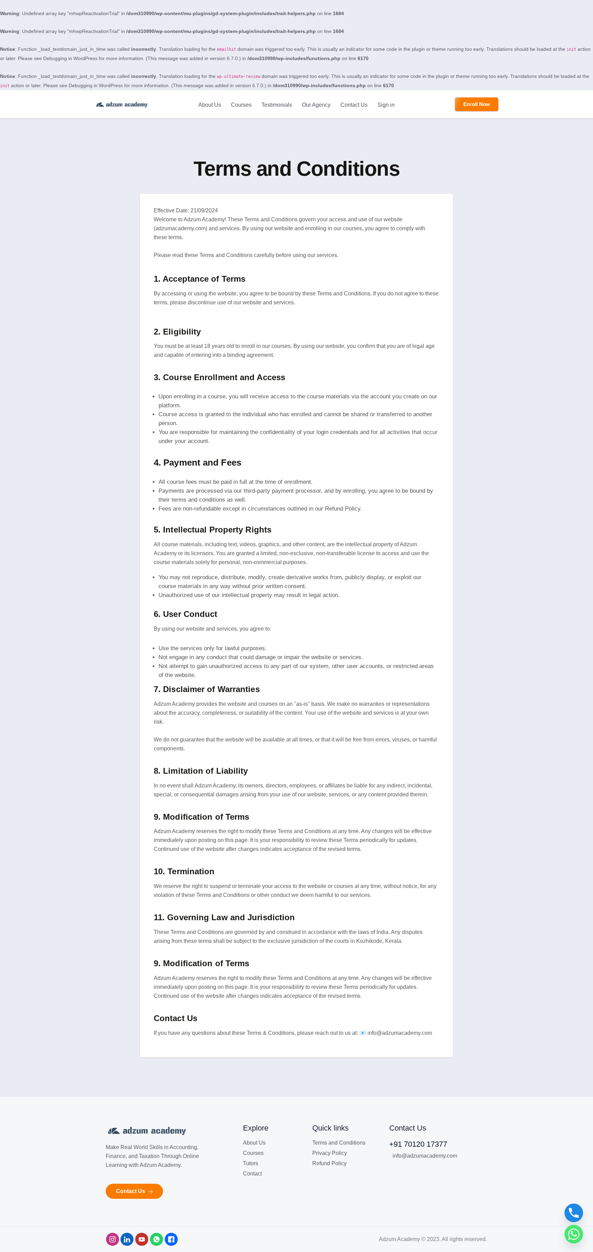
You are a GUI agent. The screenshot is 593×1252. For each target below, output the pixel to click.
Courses (241, 105)
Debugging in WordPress (70, 58)
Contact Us (354, 105)
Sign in (386, 105)
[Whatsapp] (574, 1234)
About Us (209, 105)
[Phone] (574, 1213)
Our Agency (316, 105)
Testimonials (276, 105)
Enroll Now (476, 104)
